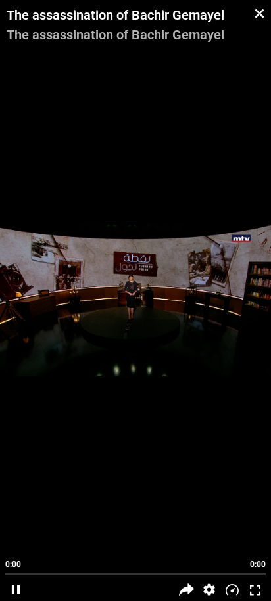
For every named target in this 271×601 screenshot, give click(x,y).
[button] (209, 589)
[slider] (135, 568)
